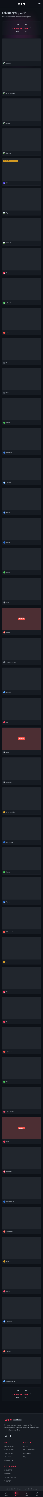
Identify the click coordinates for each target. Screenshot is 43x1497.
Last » (25, 31)
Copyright (7, 1481)
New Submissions (10, 1450)
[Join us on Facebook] (10, 1435)
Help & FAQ (8, 1470)
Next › (17, 31)
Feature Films (9, 1446)
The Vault (7, 1457)
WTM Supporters (29, 1450)
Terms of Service (10, 1477)
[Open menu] (39, 3)
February (15, 28)
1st (21, 28)
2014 (25, 28)
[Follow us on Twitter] (6, 1435)
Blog (24, 1457)
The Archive (8, 1453)
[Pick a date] (30, 28)
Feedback (7, 1474)
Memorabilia (27, 1453)
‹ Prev (25, 24)
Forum (25, 1446)
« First (17, 24)
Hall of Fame (8, 1460)
